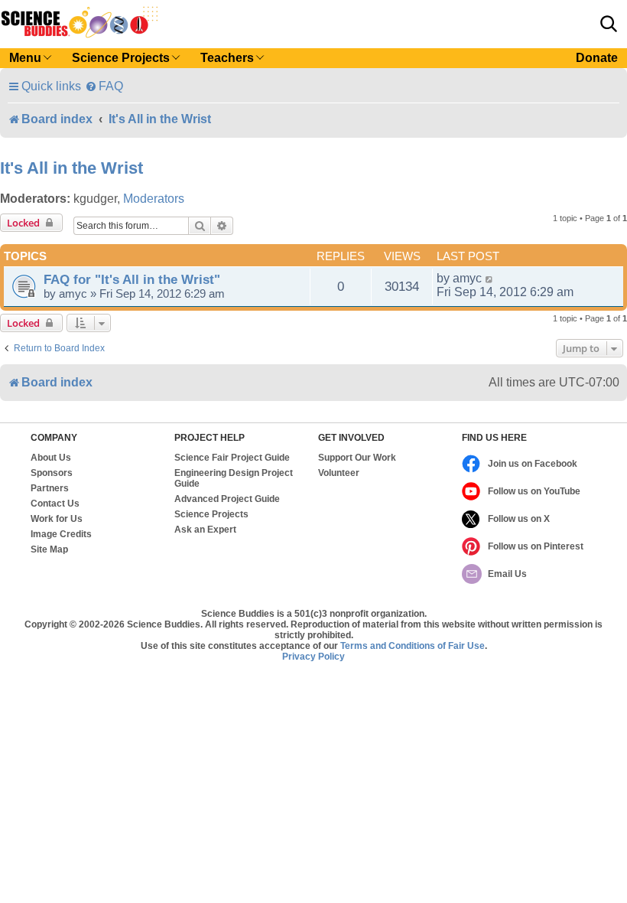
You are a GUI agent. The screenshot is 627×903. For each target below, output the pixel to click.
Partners (50, 488)
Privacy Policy (313, 656)
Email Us (507, 574)
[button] (608, 24)
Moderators (153, 198)
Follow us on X (519, 518)
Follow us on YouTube (534, 491)
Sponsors (52, 473)
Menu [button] (25, 57)
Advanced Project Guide (227, 499)
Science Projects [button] (121, 57)
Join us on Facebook (532, 463)
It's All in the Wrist (71, 168)
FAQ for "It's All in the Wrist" (132, 279)
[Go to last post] (490, 278)
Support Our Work (357, 457)
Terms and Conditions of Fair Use (412, 646)
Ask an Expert (205, 529)
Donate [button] (597, 57)
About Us (51, 457)
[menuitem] (104, 86)
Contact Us (55, 503)
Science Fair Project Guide (232, 457)
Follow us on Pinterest (535, 546)
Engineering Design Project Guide (233, 478)
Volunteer (338, 473)
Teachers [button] (227, 57)
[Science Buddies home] (79, 22)
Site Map (49, 549)
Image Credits (61, 534)
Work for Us (57, 518)
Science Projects (211, 514)
